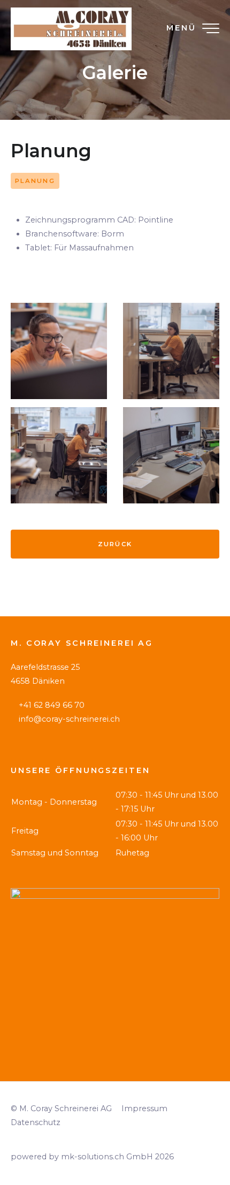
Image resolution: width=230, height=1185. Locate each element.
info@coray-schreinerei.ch (69, 719)
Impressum (144, 1108)
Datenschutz (35, 1122)
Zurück (115, 544)
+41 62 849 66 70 (52, 705)
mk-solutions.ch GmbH (107, 1156)
